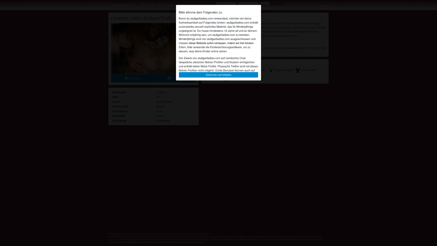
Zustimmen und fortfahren (218, 74)
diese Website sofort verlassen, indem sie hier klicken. (221, 43)
